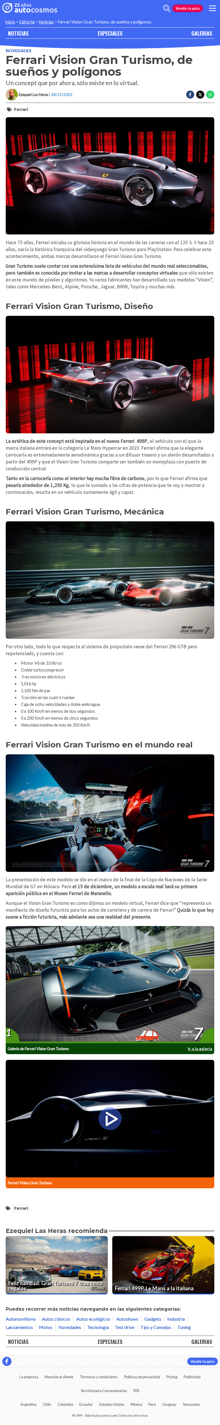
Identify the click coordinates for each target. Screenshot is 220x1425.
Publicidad (192, 1377)
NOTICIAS (18, 33)
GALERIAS (201, 33)
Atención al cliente (58, 1377)
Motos (45, 1327)
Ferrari (21, 109)
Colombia (65, 1404)
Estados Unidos (111, 1404)
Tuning (184, 1327)
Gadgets (152, 1319)
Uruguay (169, 1404)
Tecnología (98, 1327)
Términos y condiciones (98, 1377)
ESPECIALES (110, 33)
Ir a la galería (200, 1048)
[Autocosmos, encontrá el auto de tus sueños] (30, 8)
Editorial (27, 21)
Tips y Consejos (155, 1327)
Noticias (46, 21)
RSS (136, 1390)
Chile (47, 1404)
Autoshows (127, 1319)
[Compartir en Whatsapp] (210, 95)
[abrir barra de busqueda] (166, 8)
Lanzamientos (19, 1327)
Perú (152, 1404)
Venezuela (191, 1404)
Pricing (171, 1377)
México (136, 1404)
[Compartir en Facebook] (190, 95)
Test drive (124, 1327)
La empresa (28, 1377)
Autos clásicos (56, 1319)
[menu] (212, 8)
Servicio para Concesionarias (104, 1390)
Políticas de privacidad (142, 1377)
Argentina (28, 1404)
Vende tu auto (188, 8)
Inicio (10, 21)
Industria (176, 1319)
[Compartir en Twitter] (200, 95)
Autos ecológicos (93, 1319)
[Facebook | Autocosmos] (6, 1361)
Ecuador (86, 1404)
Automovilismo (21, 1319)
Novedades (18, 50)
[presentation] (110, 985)
